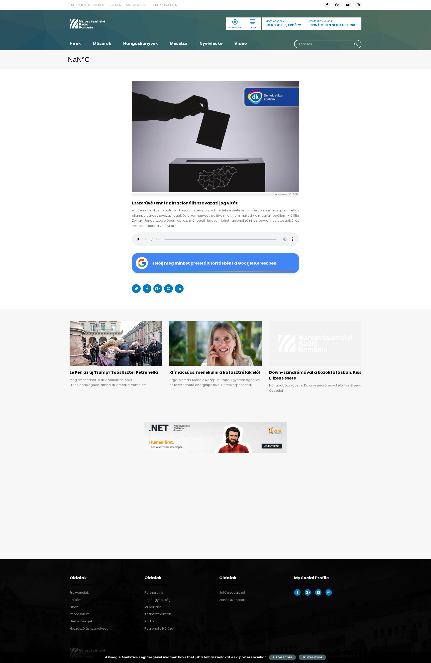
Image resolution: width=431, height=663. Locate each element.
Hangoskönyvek (140, 43)
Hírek (75, 43)
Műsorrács (153, 607)
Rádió (149, 621)
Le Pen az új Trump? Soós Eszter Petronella (114, 372)
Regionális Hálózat (159, 628)
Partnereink (153, 592)
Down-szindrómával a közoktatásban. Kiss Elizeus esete (315, 375)
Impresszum (80, 614)
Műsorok (102, 43)
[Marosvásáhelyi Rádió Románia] (116, 23)
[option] (215, 438)
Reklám (76, 600)
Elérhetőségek (81, 621)
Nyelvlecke (211, 43)
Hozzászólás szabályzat (89, 628)
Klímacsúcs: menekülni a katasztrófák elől (214, 372)
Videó (240, 43)
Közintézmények (157, 614)
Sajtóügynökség (157, 600)
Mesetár (179, 43)
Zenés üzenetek (232, 600)
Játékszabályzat (232, 592)
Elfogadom (282, 657)
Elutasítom (312, 657)
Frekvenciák (79, 592)
